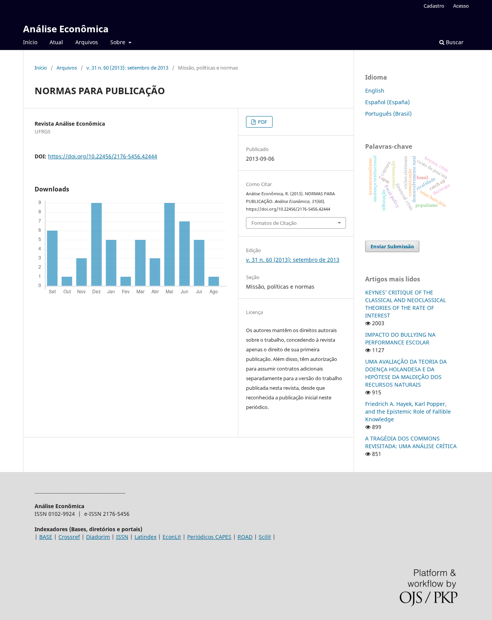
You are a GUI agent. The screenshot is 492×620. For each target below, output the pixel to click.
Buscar (454, 42)
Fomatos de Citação (274, 222)
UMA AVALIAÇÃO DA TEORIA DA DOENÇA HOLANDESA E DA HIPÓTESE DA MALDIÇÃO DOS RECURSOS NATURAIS (406, 373)
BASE (45, 536)
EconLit (172, 536)
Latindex (145, 536)
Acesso (461, 5)
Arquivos (86, 42)
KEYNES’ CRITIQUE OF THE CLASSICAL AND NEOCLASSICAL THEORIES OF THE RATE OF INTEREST (405, 304)
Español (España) (387, 102)
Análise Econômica (66, 28)
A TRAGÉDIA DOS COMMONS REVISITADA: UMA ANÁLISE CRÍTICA (411, 442)
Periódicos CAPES (209, 536)
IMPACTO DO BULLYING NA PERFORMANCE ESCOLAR (400, 338)
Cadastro (434, 5)
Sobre (118, 42)
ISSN (122, 536)
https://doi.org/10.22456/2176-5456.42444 (102, 156)
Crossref (69, 536)
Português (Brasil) (388, 113)
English (374, 90)
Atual (56, 42)
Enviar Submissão (392, 246)
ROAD (245, 536)
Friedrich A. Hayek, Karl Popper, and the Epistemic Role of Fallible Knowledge (408, 411)
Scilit (265, 536)
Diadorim (98, 536)
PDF (262, 121)
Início (30, 42)
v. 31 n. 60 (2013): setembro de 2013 (127, 67)
